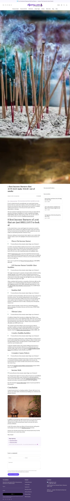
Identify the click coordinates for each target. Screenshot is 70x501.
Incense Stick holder (21, 383)
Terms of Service (32, 470)
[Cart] (66, 5)
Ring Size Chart (28, 489)
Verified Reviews (28, 482)
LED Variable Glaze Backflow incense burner (20, 285)
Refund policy (28, 496)
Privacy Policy (26, 470)
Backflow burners (26, 428)
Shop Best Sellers (13, 440)
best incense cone (16, 254)
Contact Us (27, 487)
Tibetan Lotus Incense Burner (23, 330)
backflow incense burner (28, 216)
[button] (64, 5)
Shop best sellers (13, 442)
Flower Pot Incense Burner (27, 261)
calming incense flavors (31, 378)
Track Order (27, 484)
